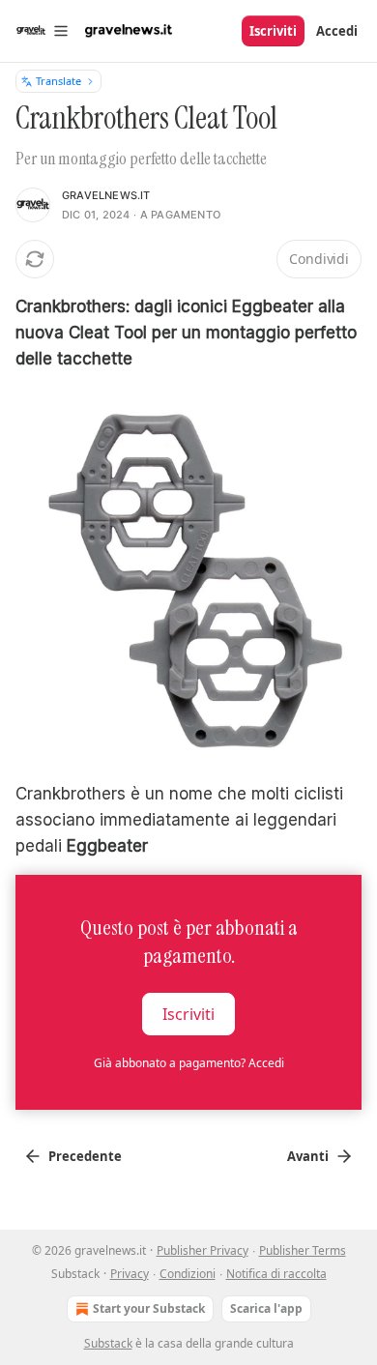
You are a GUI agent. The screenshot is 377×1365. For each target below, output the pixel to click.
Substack (108, 1343)
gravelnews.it (106, 195)
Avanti (308, 1156)
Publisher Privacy (202, 1250)
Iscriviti (273, 31)
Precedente (85, 1156)
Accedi (337, 31)
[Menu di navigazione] (42, 31)
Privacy (129, 1273)
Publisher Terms (302, 1250)
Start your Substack (149, 1308)
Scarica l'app (266, 1308)
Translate (58, 80)
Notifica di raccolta (276, 1273)
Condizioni (188, 1273)
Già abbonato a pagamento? (189, 1063)
